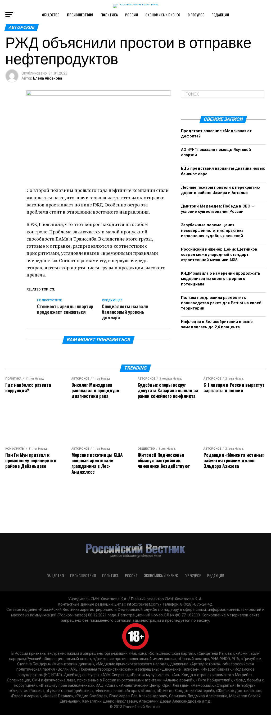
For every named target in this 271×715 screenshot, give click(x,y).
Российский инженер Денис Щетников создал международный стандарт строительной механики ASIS (219, 254)
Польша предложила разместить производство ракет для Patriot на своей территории (221, 303)
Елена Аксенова (47, 78)
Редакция (220, 14)
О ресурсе (196, 14)
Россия (131, 14)
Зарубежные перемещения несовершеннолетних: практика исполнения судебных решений (212, 230)
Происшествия (80, 14)
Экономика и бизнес (162, 14)
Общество (51, 14)
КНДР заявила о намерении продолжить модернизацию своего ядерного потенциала (220, 278)
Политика (109, 14)
